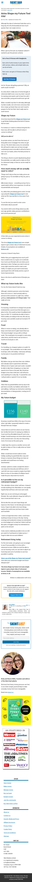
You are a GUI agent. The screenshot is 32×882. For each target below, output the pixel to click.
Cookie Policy (8, 829)
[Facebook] (27, 605)
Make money (8, 786)
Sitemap (6, 836)
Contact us (7, 815)
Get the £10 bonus (9, 79)
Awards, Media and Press (11, 819)
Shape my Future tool (23, 119)
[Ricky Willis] (5, 609)
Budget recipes (8, 796)
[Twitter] (29, 605)
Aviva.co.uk (5, 249)
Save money (7, 783)
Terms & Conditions (10, 832)
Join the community (10, 800)
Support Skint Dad (16, 595)
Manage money (8, 790)
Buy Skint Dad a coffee (11, 803)
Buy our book (8, 793)
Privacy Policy (8, 826)
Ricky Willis (12, 604)
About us (6, 812)
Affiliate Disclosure (9, 822)
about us (10, 692)
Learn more (9, 10)
